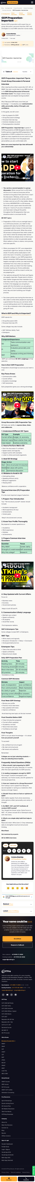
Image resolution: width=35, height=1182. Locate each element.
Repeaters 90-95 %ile (8, 1019)
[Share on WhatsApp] (24, 851)
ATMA (3, 1060)
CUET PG (4, 1071)
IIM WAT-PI (5, 1030)
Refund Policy (26, 1172)
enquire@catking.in (19, 990)
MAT (3, 1057)
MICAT (3, 1062)
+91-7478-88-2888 (17, 987)
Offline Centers (6, 1136)
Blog (2, 8)
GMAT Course (6, 1081)
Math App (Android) (7, 1160)
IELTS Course (5, 1087)
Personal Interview (6, 10)
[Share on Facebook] (9, 851)
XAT (3, 1049)
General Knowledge (28, 8)
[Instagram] (11, 994)
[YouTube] (7, 994)
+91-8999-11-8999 (15, 985)
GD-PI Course (6, 1033)
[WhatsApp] (3, 994)
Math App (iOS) (6, 1157)
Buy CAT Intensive (12, 2)
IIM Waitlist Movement (8, 1108)
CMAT (3, 1052)
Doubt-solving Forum (8, 1103)
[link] (6, 971)
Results (4, 1133)
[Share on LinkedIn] (19, 851)
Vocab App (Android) (7, 1155)
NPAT (3, 1068)
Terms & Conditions (16, 1172)
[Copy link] (29, 851)
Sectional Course (6, 1027)
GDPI (5, 845)
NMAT (3, 1043)
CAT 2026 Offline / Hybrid (9, 1011)
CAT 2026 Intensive (7, 1008)
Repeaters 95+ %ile (7, 1022)
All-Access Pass (6, 1106)
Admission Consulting (8, 1092)
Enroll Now (17, 939)
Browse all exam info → (8, 1041)
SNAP (3, 1046)
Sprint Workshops (7, 1100)
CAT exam (13, 845)
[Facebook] (15, 994)
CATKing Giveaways (7, 1114)
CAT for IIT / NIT (6, 1024)
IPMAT (3, 1065)
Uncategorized (8, 8)
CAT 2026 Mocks (6, 1014)
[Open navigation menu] (32, 2)
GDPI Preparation (7, 128)
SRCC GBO (5, 1073)
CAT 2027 (4, 1016)
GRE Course (5, 1084)
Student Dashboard (7, 1144)
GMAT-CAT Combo (7, 1089)
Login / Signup (6, 1149)
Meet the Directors (7, 1125)
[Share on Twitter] (14, 851)
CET (3, 1054)
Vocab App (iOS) (6, 1152)
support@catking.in (7, 990)
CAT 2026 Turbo (6, 1005)
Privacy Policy (5, 1172)
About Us (4, 1122)
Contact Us (5, 1127)
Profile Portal (5, 1146)
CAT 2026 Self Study (7, 1003)
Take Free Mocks (6, 1111)
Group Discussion (18, 8)
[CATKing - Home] (3, 2)
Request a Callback (17, 945)
